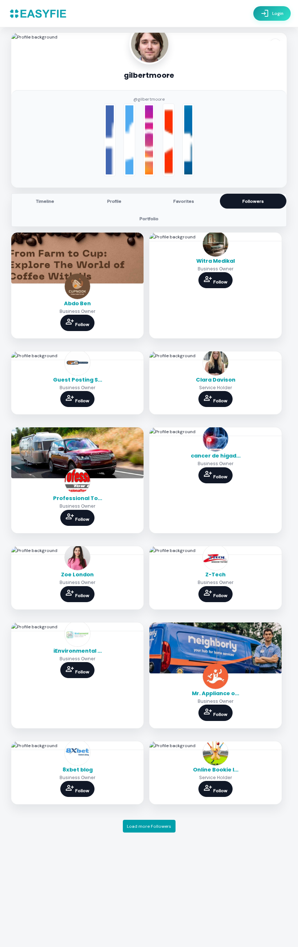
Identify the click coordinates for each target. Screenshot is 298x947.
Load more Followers (149, 826)
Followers (253, 201)
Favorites (183, 201)
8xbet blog (78, 769)
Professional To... (77, 498)
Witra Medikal (215, 261)
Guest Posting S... (77, 379)
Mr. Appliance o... (215, 693)
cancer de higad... (216, 455)
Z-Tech (215, 574)
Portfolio (149, 219)
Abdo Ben (77, 303)
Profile (114, 201)
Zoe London (77, 574)
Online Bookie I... (215, 769)
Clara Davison (215, 379)
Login (272, 13)
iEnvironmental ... (77, 650)
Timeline (45, 201)
